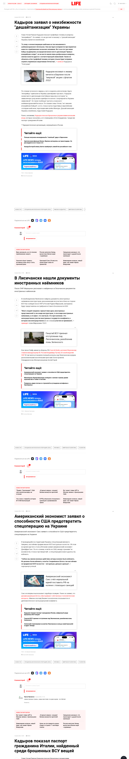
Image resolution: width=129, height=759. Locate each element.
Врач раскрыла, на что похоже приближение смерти (26, 253)
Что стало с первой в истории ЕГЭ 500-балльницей (26, 500)
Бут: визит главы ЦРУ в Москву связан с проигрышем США (73, 492)
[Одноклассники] (49, 220)
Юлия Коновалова (27, 175)
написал (60, 62)
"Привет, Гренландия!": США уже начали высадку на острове (25, 492)
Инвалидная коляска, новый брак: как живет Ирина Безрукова (72, 262)
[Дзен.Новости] (32, 220)
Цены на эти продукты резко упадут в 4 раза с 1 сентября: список (49, 752)
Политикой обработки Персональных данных (48, 9)
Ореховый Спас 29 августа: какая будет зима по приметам (49, 262)
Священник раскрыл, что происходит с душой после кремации (72, 254)
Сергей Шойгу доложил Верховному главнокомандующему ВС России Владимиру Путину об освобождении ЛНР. (48, 352)
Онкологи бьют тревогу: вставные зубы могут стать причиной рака (25, 262)
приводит (24, 323)
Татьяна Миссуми (27, 414)
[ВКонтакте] (45, 220)
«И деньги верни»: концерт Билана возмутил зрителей (49, 491)
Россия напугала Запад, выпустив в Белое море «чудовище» (48, 254)
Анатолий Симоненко (28, 654)
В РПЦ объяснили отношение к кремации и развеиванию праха (50, 500)
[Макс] (36, 220)
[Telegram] (41, 220)
